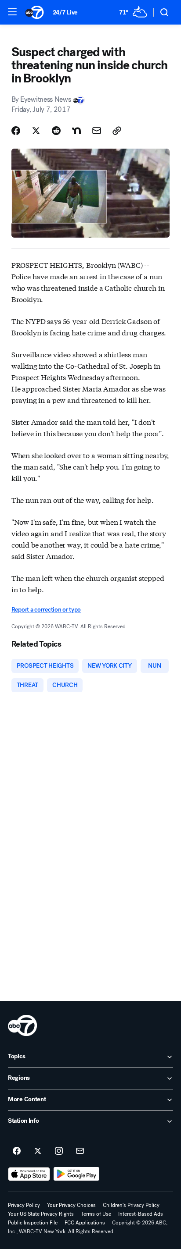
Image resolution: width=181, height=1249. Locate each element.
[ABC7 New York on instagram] (59, 1151)
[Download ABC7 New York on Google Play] (77, 1174)
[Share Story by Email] (96, 130)
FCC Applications (85, 1222)
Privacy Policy (24, 1205)
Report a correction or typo (46, 609)
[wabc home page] (22, 1025)
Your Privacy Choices (71, 1205)
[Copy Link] (116, 130)
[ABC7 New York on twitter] (38, 1151)
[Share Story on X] (36, 130)
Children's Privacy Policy (131, 1205)
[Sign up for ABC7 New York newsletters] (80, 1151)
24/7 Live (65, 12)
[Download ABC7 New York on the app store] (29, 1174)
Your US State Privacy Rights (41, 1214)
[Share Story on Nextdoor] (76, 130)
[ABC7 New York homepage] (34, 12)
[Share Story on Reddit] (56, 130)
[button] (12, 12)
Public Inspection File (33, 1222)
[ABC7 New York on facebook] (16, 1151)
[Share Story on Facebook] (15, 130)
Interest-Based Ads (140, 1214)
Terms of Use (96, 1214)
